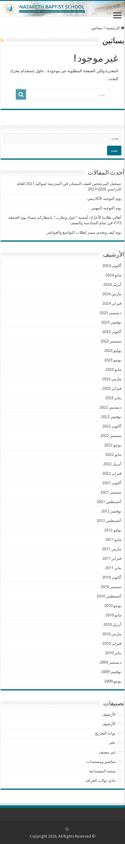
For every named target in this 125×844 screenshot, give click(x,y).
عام (113, 742)
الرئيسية (113, 28)
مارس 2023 (111, 379)
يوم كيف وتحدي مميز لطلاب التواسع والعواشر (84, 232)
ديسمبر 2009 (110, 662)
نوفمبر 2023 (111, 322)
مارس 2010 (111, 634)
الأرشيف (109, 714)
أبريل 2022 (112, 464)
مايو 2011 (113, 539)
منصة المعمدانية (102, 771)
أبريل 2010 (112, 624)
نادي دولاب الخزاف (100, 780)
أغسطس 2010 (108, 596)
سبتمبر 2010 (110, 586)
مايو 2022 (113, 454)
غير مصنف (107, 752)
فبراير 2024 (111, 303)
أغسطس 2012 (108, 520)
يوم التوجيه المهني (106, 208)
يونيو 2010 (112, 605)
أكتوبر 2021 (111, 483)
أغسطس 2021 (108, 501)
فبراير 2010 (111, 643)
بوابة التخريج (105, 733)
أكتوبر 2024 (111, 265)
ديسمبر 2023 (110, 312)
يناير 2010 (113, 653)
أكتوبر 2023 (111, 331)
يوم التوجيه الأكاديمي (104, 198)
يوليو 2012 (112, 530)
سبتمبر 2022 (110, 435)
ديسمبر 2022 (110, 407)
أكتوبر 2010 (111, 577)
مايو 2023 (113, 369)
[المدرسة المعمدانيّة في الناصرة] (62, 8)
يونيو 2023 (112, 360)
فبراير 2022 (111, 473)
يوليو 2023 (112, 350)
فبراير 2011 (111, 558)
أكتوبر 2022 (111, 426)
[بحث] (21, 94)
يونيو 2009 (112, 681)
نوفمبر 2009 (111, 671)
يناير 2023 (113, 397)
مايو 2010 (113, 615)
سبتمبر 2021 (110, 492)
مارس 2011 (111, 549)
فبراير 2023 (111, 388)
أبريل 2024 (112, 284)
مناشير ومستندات (101, 761)
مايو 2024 (113, 275)
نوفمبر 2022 (111, 416)
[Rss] (67, 829)
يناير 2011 (113, 568)
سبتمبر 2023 (110, 341)
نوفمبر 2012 (111, 511)
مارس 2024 (111, 294)
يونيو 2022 (112, 445)
